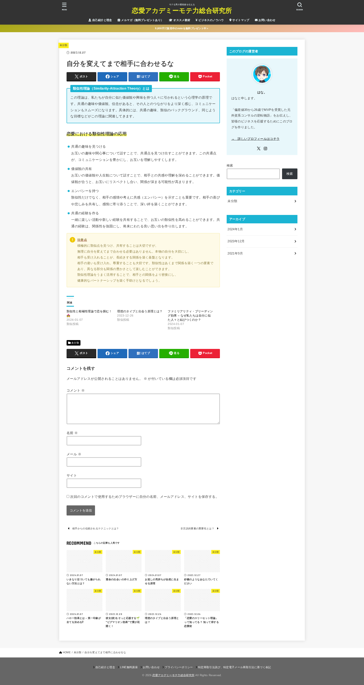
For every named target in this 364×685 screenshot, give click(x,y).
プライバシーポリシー (179, 667)
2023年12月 (236, 241)
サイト (72, 475)
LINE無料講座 (129, 667)
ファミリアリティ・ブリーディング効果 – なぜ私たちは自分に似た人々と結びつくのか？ (190, 315)
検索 (230, 165)
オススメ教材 (181, 20)
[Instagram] (265, 148)
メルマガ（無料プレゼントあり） (142, 20)
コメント (76, 390)
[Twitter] (259, 148)
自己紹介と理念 (101, 20)
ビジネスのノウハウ (211, 20)
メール (74, 454)
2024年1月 (235, 229)
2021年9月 (235, 253)
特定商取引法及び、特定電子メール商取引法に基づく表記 (234, 667)
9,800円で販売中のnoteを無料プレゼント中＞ (182, 28)
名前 (72, 433)
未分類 (63, 45)
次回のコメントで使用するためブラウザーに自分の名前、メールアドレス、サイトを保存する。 (144, 496)
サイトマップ (240, 20)
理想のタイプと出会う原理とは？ (139, 311)
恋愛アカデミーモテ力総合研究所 (182, 10)
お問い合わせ (267, 20)
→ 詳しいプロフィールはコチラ (255, 138)
